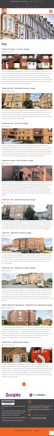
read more (26, 83)
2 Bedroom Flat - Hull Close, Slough (15, 123)
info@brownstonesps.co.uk (37, 1)
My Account (30, 6)
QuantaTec (36, 430)
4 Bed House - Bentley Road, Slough (15, 342)
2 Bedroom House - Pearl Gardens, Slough (17, 160)
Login (37, 6)
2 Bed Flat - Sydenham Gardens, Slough (16, 233)
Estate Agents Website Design (23, 430)
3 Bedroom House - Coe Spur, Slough (15, 49)
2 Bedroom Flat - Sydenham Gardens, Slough (18, 88)
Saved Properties (21, 6)
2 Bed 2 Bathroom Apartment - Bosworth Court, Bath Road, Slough (27, 305)
